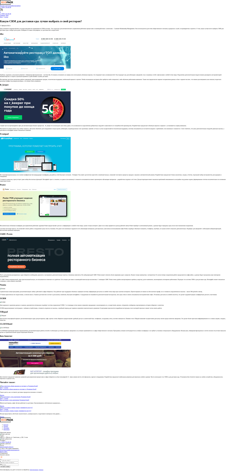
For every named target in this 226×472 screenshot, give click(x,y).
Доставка (6, 428)
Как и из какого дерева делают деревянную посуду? (15, 411)
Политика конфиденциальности (9, 450)
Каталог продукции (6, 5)
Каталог (6, 424)
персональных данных (36, 469)
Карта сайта (3, 451)
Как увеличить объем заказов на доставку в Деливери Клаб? (18, 389)
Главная (2, 15)
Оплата (6, 426)
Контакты (15, 5)
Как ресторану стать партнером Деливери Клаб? (14, 400)
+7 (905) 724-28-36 (5, 442)
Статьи (6, 17)
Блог (19, 5)
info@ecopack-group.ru (6, 447)
